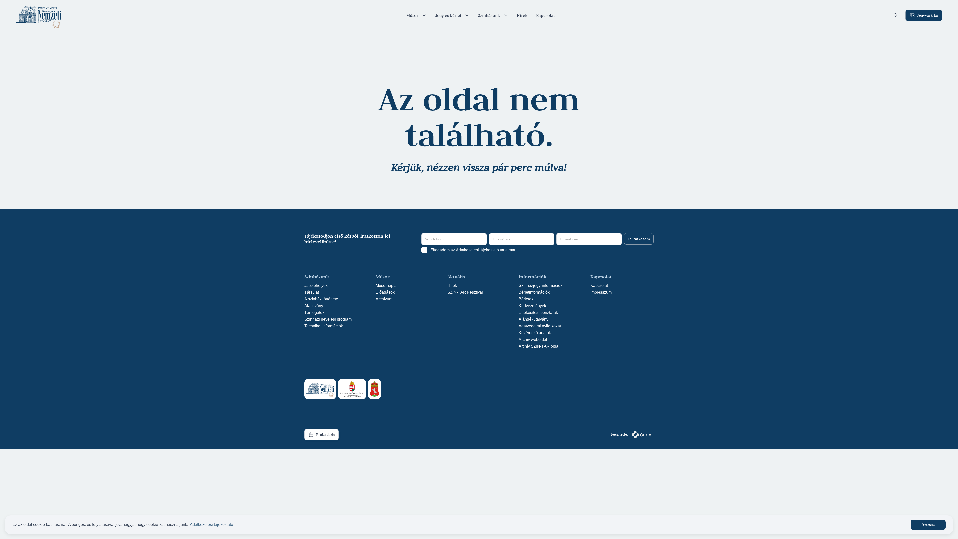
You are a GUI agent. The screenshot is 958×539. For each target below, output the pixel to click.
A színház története (321, 299)
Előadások (385, 292)
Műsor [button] (412, 15)
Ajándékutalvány (533, 319)
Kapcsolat (545, 15)
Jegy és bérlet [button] (448, 15)
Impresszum (601, 292)
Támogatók (314, 312)
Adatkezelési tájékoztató (477, 250)
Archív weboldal (533, 339)
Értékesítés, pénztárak (538, 312)
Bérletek (526, 299)
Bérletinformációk (534, 292)
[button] (896, 15)
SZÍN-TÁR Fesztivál (465, 292)
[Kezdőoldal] (38, 15)
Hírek (522, 15)
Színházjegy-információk (540, 285)
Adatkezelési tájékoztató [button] (211, 524)
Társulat (311, 292)
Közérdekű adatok (535, 333)
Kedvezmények (532, 306)
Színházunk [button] (489, 15)
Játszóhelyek (316, 285)
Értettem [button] (928, 525)
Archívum (384, 299)
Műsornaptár (387, 285)
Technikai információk (323, 326)
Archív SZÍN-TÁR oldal (539, 346)
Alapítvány (313, 306)
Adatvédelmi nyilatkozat (540, 326)
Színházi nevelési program (328, 319)
